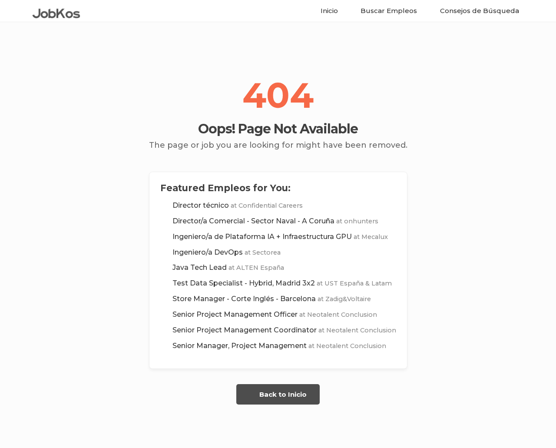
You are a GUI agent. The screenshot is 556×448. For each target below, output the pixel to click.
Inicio (328, 11)
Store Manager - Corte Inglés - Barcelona (271, 299)
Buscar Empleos (388, 11)
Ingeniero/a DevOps (226, 252)
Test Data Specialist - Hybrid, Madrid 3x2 (282, 283)
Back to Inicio (282, 394)
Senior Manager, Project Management (279, 346)
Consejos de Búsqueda (478, 11)
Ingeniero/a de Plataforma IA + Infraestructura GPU (280, 236)
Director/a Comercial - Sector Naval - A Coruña (275, 221)
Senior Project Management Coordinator (284, 330)
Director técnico (237, 205)
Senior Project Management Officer (274, 314)
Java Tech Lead (228, 267)
